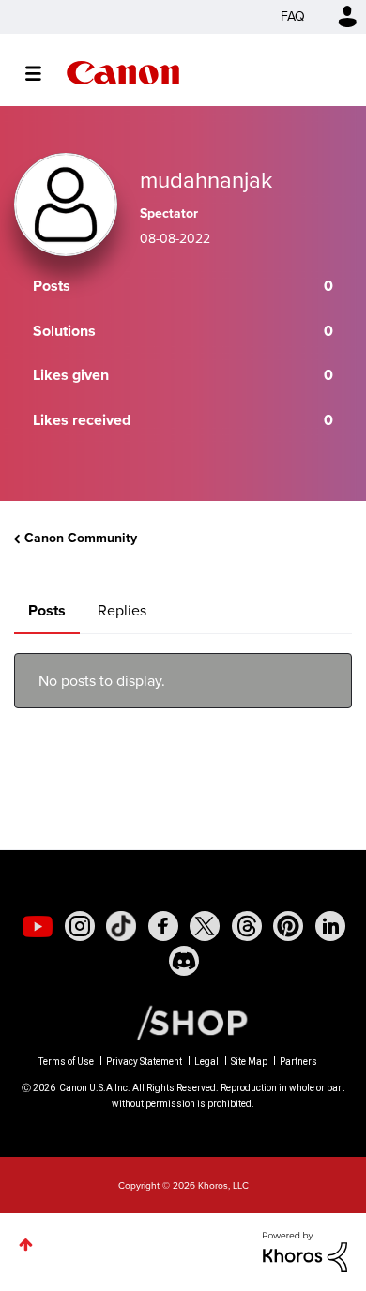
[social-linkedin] (330, 926)
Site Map (249, 1061)
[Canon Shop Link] (183, 1021)
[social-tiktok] (121, 926)
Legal (206, 1061)
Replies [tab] (122, 610)
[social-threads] (247, 926)
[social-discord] (184, 961)
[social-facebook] (163, 926)
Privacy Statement (144, 1061)
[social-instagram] (80, 926)
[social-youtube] (38, 926)
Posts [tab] (47, 610)
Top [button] (26, 1244)
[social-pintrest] (288, 926)
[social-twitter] (205, 926)
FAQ (293, 16)
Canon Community (123, 72)
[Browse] (43, 73)
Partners (298, 1061)
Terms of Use (66, 1061)
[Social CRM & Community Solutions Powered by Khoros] (305, 1250)
